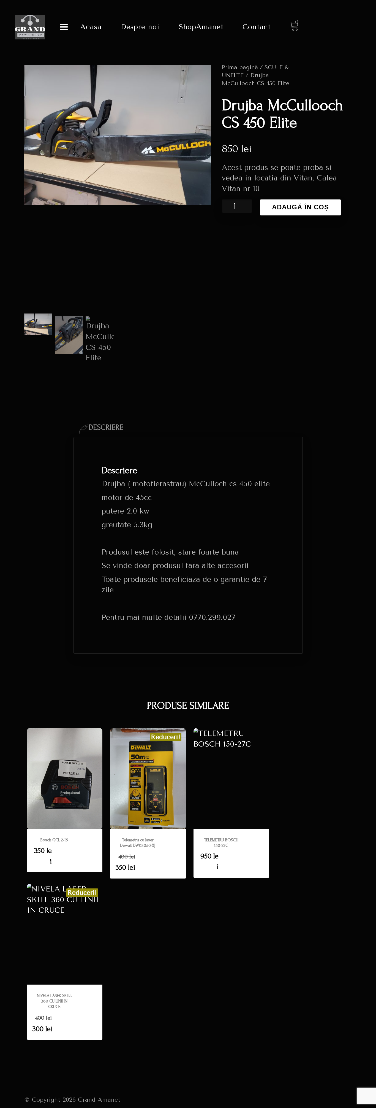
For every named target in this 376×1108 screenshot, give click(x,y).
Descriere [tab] (106, 427)
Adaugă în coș (300, 207)
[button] (65, 850)
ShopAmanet (201, 27)
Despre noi (140, 27)
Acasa (91, 27)
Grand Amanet (99, 1099)
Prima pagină (240, 67)
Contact (257, 27)
